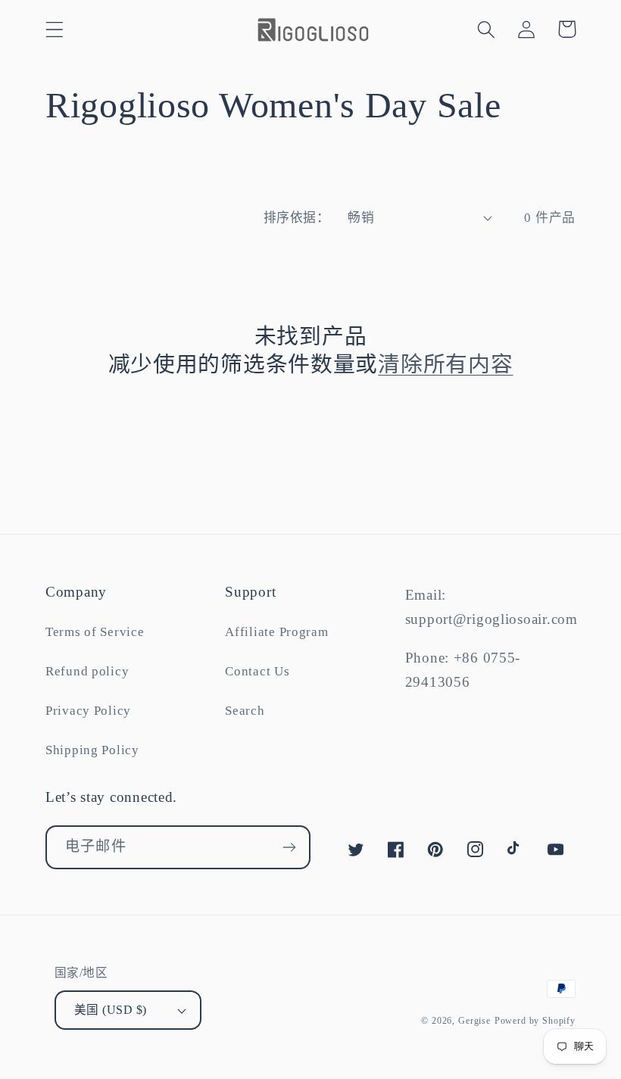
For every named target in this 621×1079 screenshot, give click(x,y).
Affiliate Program (276, 632)
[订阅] (289, 847)
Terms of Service (95, 632)
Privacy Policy (88, 710)
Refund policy (87, 671)
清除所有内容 (445, 364)
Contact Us (257, 671)
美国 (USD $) (110, 1009)
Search (244, 710)
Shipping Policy (92, 750)
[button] (55, 29)
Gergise (474, 1020)
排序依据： (296, 217)
